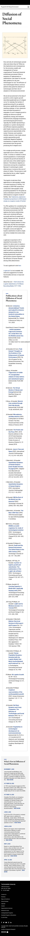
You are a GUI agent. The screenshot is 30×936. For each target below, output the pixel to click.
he (19, 265)
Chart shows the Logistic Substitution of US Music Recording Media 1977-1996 (14, 284)
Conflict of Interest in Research (8, 929)
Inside (4, 932)
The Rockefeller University (8, 884)
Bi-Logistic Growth (18, 674)
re (20, 265)
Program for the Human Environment (9, 7)
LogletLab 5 (7, 270)
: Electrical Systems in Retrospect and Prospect (16, 623)
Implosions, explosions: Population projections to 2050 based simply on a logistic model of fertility (15, 199)
